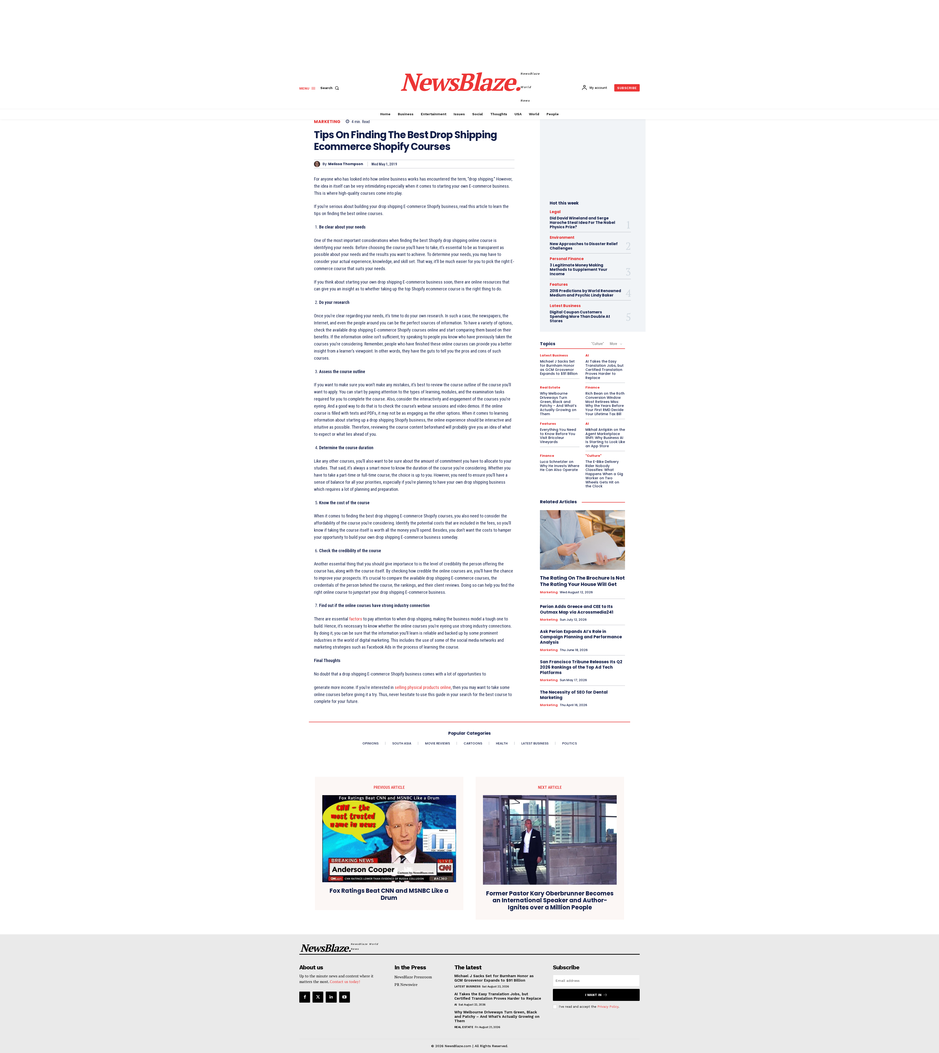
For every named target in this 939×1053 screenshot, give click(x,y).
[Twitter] (318, 997)
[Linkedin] (331, 997)
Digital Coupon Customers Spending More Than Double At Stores (580, 316)
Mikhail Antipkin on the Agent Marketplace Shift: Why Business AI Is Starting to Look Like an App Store (605, 437)
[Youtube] (344, 997)
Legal (555, 212)
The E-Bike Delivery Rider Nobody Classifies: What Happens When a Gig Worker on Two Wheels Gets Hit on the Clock (604, 474)
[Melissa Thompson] (318, 164)
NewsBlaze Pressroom (413, 976)
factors (355, 618)
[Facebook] (304, 997)
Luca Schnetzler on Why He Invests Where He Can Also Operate (559, 465)
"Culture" (597, 344)
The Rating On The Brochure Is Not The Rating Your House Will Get (582, 581)
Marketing (327, 122)
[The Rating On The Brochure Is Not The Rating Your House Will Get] (582, 540)
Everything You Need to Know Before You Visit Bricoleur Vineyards (558, 435)
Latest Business (565, 306)
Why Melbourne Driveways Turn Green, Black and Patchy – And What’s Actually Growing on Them (558, 403)
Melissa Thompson (345, 164)
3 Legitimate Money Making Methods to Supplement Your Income (578, 269)
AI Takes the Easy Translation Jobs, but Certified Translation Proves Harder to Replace (604, 369)
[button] (330, 88)
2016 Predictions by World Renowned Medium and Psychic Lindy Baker (585, 293)
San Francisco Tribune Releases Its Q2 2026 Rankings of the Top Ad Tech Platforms (581, 667)
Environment (562, 237)
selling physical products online (423, 687)
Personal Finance (567, 259)
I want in (593, 995)
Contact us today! (345, 981)
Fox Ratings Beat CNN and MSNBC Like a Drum (389, 894)
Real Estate (550, 387)
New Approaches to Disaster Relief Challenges (584, 246)
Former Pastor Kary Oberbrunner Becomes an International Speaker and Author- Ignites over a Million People (550, 900)
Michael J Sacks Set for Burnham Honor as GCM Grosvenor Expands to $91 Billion (559, 367)
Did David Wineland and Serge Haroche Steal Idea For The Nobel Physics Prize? (582, 222)
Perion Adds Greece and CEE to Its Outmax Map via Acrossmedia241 (576, 609)
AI (587, 355)
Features (559, 284)
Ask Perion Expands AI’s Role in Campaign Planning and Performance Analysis (581, 637)
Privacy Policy (607, 1006)
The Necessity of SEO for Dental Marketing (574, 694)
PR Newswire (405, 984)
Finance (592, 387)
